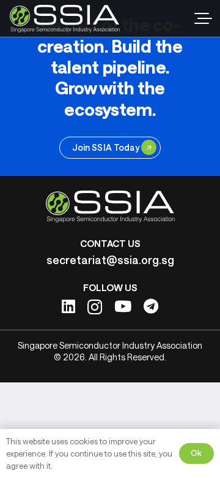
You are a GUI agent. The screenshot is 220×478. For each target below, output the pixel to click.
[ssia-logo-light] (65, 18)
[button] (203, 18)
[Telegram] (151, 306)
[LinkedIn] (68, 306)
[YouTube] (122, 306)
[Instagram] (94, 307)
